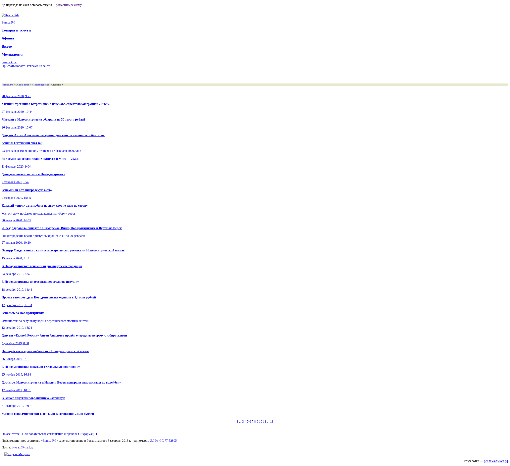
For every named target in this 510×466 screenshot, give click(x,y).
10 (260, 421)
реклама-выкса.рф (496, 461)
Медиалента (12, 54)
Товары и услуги (16, 30)
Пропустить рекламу (67, 5)
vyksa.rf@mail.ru (22, 447)
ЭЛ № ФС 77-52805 (163, 440)
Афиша (8, 38)
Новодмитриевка (40, 84)
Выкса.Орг (9, 62)
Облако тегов (22, 84)
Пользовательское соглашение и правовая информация (59, 434)
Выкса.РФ (9, 22)
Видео (7, 46)
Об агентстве (11, 434)
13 (271, 421)
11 (264, 421)
